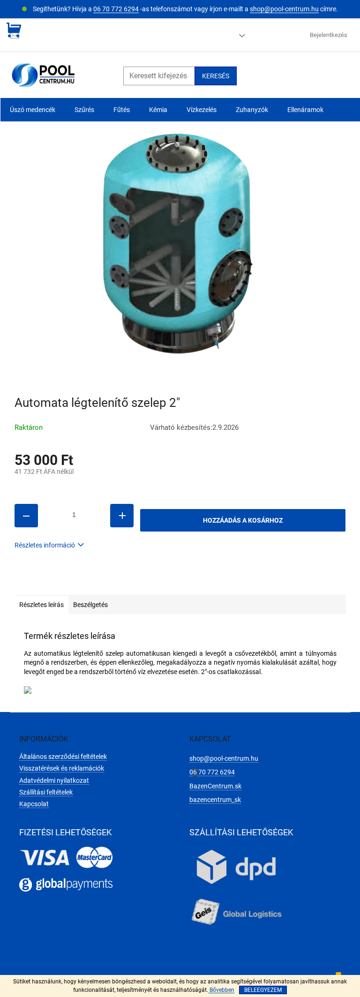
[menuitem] (32, 110)
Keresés (215, 76)
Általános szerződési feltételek (63, 756)
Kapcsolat (34, 804)
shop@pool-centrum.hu (284, 9)
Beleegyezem (263, 990)
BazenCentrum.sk (215, 786)
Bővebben (221, 990)
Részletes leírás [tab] (41, 604)
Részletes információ (45, 545)
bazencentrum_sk (215, 799)
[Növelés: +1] (122, 515)
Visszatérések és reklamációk (61, 768)
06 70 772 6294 (116, 9)
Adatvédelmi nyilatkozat (54, 780)
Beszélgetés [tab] (90, 604)
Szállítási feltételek (46, 792)
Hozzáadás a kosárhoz (243, 520)
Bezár (79, 581)
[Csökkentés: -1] (26, 515)
